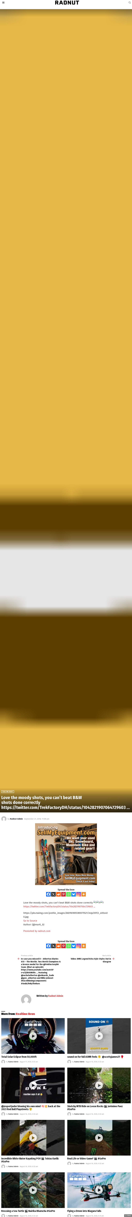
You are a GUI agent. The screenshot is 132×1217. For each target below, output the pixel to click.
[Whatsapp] (68, 894)
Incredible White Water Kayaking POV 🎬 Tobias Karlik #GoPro (30, 1160)
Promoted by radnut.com (36, 931)
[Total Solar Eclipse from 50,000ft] (33, 1036)
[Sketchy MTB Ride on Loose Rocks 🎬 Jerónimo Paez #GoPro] (99, 1085)
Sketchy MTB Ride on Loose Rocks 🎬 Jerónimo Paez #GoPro (95, 1108)
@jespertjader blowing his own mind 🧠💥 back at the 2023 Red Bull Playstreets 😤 (30, 1108)
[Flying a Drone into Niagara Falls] (99, 1190)
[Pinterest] (63, 894)
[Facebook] (48, 894)
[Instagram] (78, 894)
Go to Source (30, 920)
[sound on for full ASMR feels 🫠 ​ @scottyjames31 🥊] (99, 1036)
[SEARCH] (130, 3)
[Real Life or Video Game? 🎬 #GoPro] (99, 1138)
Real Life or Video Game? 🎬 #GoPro (86, 1158)
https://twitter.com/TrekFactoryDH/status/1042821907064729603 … (59, 906)
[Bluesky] (73, 894)
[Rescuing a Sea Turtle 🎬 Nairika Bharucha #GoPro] (33, 1190)
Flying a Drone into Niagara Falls (84, 1210)
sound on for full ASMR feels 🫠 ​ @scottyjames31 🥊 (95, 1056)
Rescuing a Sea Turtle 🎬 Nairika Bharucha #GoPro (28, 1210)
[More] (83, 894)
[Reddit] (58, 894)
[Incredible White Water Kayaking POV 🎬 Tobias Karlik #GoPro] (33, 1138)
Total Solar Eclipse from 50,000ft (19, 1056)
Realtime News (25, 1014)
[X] (53, 894)
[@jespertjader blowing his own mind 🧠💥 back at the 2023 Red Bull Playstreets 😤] (33, 1085)
